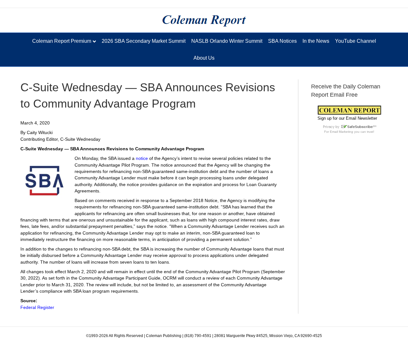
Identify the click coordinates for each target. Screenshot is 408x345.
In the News (315, 41)
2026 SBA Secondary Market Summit (144, 41)
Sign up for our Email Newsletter (347, 118)
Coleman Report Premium (61, 41)
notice (142, 158)
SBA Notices (282, 41)
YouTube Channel (355, 41)
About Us (204, 58)
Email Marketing (341, 131)
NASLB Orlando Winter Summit (226, 41)
